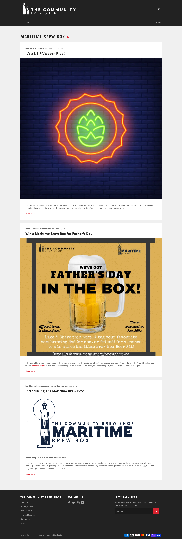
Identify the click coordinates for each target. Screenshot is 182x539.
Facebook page (37, 365)
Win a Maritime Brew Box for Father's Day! (59, 233)
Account (159, 22)
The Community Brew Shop (36, 535)
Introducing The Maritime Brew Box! (54, 391)
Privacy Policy (26, 506)
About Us (24, 502)
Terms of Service (27, 515)
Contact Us (25, 519)
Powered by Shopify (54, 535)
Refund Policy (26, 510)
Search (23, 523)
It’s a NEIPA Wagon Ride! (45, 53)
